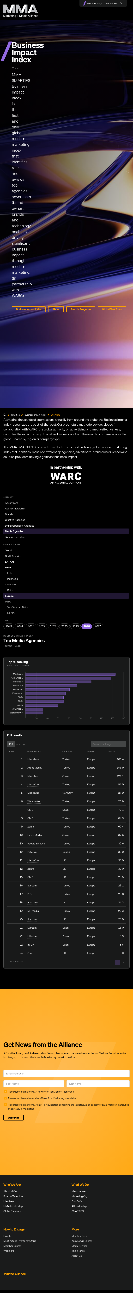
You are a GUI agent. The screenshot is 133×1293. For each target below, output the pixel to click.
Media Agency (34, 751)
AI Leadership (79, 1206)
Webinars (8, 1251)
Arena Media (34, 767)
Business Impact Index (28, 309)
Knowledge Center (82, 1241)
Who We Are (12, 1184)
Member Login (95, 3)
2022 (42, 626)
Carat (30, 953)
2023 (31, 626)
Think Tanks (78, 1251)
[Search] (122, 3)
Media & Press (79, 1246)
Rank (11, 751)
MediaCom (33, 784)
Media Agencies (14, 531)
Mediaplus (33, 793)
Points (111, 751)
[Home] (4, 414)
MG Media (33, 911)
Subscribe (111, 3)
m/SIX (30, 944)
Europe (9, 596)
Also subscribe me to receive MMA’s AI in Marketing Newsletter (42, 1098)
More (75, 1229)
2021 (53, 626)
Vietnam (12, 584)
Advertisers (11, 503)
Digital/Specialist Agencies (19, 525)
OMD (30, 810)
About (56, 309)
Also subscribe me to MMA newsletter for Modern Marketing (41, 1091)
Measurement (79, 1191)
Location (67, 751)
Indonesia (12, 579)
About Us (77, 1256)
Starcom (32, 885)
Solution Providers (15, 537)
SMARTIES (78, 1211)
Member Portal (80, 1236)
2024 (20, 626)
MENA (11, 613)
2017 (98, 626)
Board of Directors (13, 1196)
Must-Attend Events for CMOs (19, 1241)
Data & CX (77, 1201)
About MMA (10, 1191)
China (10, 590)
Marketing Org (79, 1196)
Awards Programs (81, 309)
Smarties (15, 415)
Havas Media (34, 835)
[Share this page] (128, 171)
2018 (87, 626)
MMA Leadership (13, 1206)
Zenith (31, 826)
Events (7, 1236)
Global (8, 550)
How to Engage (13, 1229)
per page (21, 744)
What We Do (80, 1184)
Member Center (12, 1246)
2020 (64, 626)
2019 (76, 626)
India (9, 573)
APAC (8, 567)
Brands (9, 514)
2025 (9, 626)
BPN (29, 894)
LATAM (9, 562)
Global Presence (12, 1211)
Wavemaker (34, 801)
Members (8, 1201)
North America (13, 556)
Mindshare (33, 759)
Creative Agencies (15, 520)
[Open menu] (126, 11)
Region (90, 751)
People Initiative (36, 843)
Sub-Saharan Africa (17, 607)
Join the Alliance (14, 1273)
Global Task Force (112, 309)
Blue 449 (32, 902)
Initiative (32, 852)
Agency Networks (15, 508)
